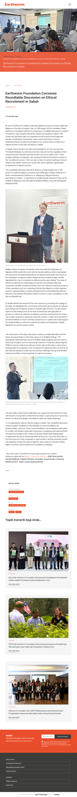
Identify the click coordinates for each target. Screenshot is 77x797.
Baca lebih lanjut (14, 584)
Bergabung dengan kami (15, 767)
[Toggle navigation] (69, 4)
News (7, 86)
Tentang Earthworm (13, 763)
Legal (36, 794)
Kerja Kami (10, 759)
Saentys (57, 794)
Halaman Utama (8, 56)
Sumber (18, 56)
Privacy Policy (43, 794)
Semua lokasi (11, 771)
